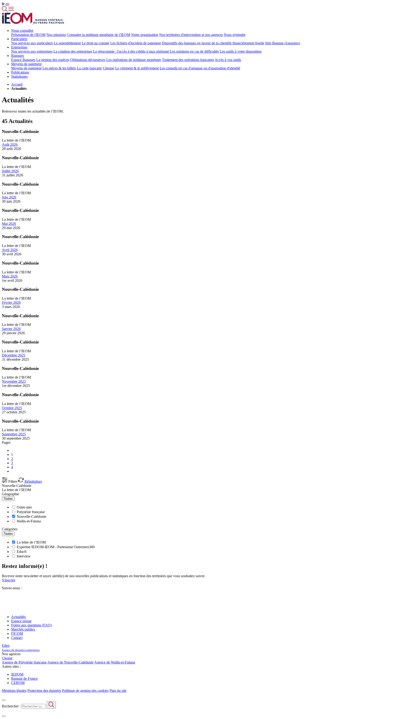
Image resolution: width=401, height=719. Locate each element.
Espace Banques (23, 60)
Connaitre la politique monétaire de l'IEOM (98, 35)
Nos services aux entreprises (31, 51)
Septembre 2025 (14, 434)
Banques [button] (17, 56)
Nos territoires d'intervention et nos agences (191, 35)
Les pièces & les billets (59, 68)
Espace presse (21, 621)
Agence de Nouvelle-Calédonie (70, 662)
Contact (17, 638)
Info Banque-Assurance (282, 43)
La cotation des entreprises (72, 51)
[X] (4, 596)
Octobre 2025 (12, 408)
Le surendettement (67, 43)
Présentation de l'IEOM (28, 35)
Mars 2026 (10, 276)
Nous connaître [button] (22, 30)
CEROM (18, 683)
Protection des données (44, 691)
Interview (24, 556)
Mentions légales (14, 691)
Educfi (21, 552)
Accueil (17, 84)
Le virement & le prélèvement (137, 68)
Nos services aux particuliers (32, 43)
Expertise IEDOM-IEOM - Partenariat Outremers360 (56, 547)
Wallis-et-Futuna (29, 521)
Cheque (108, 68)
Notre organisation (144, 35)
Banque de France (24, 678)
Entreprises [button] (19, 47)
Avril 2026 (10, 250)
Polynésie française (31, 512)
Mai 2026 (9, 224)
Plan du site (118, 691)
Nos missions (56, 35)
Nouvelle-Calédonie (16, 486)
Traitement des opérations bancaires (188, 60)
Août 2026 (10, 144)
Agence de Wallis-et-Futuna (114, 662)
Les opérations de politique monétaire (133, 60)
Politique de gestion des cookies (85, 691)
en (7, 4)
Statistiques (19, 76)
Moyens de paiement (26, 68)
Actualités (18, 617)
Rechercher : (11, 706)
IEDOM (17, 674)
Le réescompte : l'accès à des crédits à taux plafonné (131, 51)
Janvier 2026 (11, 329)
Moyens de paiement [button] (26, 64)
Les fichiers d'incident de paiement (135, 43)
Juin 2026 (9, 197)
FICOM (17, 633)
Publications (20, 72)
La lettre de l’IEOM (16, 490)
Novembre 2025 (14, 381)
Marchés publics (23, 629)
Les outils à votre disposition (241, 51)
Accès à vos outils (228, 60)
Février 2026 (11, 302)
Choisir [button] (7, 658)
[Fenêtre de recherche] (5, 10)
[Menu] (11, 10)
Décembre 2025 (13, 355)
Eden (21, 648)
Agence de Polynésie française (24, 662)
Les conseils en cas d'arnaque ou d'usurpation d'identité (200, 68)
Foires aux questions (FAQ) (31, 625)
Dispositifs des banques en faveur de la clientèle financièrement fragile (213, 43)
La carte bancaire (89, 68)
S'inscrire (8, 580)
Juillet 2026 (10, 171)
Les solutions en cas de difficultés (194, 51)
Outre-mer (24, 507)
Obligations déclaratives (87, 60)
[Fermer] (4, 700)
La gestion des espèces (52, 60)
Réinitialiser (33, 481)
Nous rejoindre (235, 35)
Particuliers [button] (19, 39)
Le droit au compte (95, 43)
